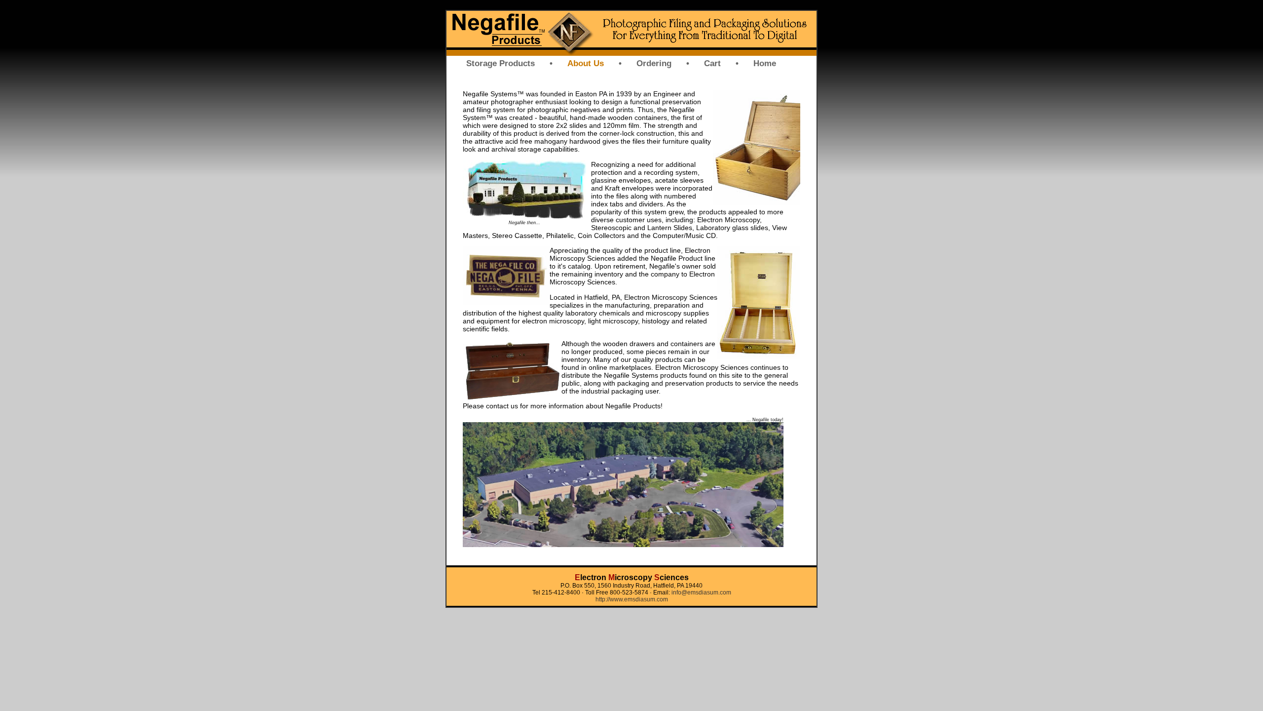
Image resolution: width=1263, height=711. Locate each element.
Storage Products (500, 63)
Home (764, 63)
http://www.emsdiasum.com (631, 599)
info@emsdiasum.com (701, 592)
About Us (585, 63)
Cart (712, 63)
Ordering (653, 63)
